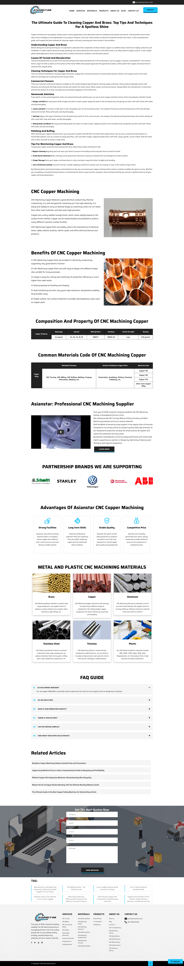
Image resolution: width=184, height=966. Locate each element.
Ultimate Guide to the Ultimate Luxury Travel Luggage (45, 898)
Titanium (92, 644)
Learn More (104, 449)
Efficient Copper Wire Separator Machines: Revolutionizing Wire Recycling (61, 777)
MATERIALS (92, 10)
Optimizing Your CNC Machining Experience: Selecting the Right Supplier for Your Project (45, 889)
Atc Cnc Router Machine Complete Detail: (138, 888)
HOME (71, 10)
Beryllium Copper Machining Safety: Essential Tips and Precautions (59, 763)
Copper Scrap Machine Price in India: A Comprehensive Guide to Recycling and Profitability (68, 770)
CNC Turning (65, 919)
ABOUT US (114, 10)
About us (111, 919)
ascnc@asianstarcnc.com (144, 2)
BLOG (123, 10)
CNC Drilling (65, 930)
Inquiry (176, 961)
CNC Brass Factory (114, 936)
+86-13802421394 (133, 922)
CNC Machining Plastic (84, 946)
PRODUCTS (103, 10)
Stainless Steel (51, 644)
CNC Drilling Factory (114, 939)
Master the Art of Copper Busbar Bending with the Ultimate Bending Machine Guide (65, 785)
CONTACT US (133, 10)
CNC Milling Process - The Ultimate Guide (76, 888)
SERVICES (80, 10)
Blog (110, 922)
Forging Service (66, 941)
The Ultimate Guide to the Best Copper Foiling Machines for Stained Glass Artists (64, 792)
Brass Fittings (97, 919)
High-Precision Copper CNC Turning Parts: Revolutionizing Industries (107, 899)
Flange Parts (97, 925)
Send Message (92, 870)
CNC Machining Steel (84, 932)
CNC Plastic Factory (114, 942)
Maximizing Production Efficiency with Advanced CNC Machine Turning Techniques (76, 899)
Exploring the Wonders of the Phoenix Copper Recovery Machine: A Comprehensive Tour (138, 899)
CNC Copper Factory (114, 945)
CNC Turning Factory (115, 928)
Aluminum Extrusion (68, 938)
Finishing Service (67, 944)
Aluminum (132, 597)
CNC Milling (65, 922)
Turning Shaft (97, 922)
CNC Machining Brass (84, 919)
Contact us (112, 925)
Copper (92, 597)
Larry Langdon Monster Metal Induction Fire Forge (107, 888)
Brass (51, 597)
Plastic (132, 644)
